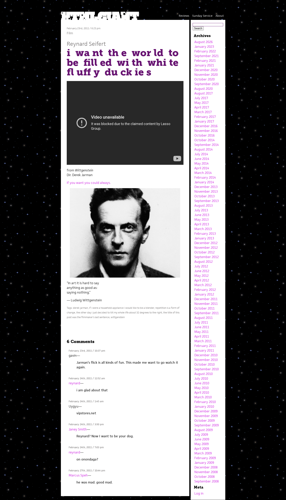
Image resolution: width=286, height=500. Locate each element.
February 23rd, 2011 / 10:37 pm (87, 350)
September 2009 (206, 425)
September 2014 (206, 145)
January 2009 (204, 462)
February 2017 (205, 117)
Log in (199, 493)
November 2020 (206, 74)
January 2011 (204, 350)
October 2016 (204, 135)
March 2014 (203, 173)
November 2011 (206, 304)
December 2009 (206, 411)
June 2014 (201, 159)
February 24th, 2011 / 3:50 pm (86, 424)
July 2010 (201, 378)
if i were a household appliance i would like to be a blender (121, 308)
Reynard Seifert (86, 43)
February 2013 (205, 233)
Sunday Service (202, 16)
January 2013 (204, 238)
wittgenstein (118, 317)
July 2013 (201, 210)
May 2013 (201, 219)
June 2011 (201, 327)
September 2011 (206, 313)
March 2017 (203, 112)
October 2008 (204, 476)
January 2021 (204, 65)
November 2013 (206, 191)
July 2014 (201, 154)
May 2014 (201, 163)
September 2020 (206, 84)
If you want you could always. (89, 183)
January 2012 (204, 294)
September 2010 (206, 369)
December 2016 (206, 126)
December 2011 (206, 299)
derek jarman (80, 308)
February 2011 (205, 346)
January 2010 (204, 406)
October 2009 (204, 420)
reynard (74, 383)
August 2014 (203, 149)
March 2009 (203, 453)
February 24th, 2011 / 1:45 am (86, 401)
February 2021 (205, 60)
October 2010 (204, 364)
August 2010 (203, 374)
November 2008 (206, 472)
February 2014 (205, 177)
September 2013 (206, 201)
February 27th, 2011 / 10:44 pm (87, 470)
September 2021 (206, 56)
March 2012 (203, 285)
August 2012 (203, 261)
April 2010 (201, 392)
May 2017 (201, 103)
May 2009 (201, 444)
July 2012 (201, 266)
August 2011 (203, 318)
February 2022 (205, 51)
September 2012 (206, 257)
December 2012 (206, 243)
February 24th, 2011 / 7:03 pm (86, 447)
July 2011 (201, 322)
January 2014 (204, 182)
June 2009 (201, 439)
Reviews (184, 16)
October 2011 (204, 308)
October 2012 (204, 252)
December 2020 (206, 70)
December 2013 (206, 187)
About (220, 16)
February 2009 (205, 458)
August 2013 (203, 205)
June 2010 (201, 383)
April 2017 (201, 107)
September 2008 (206, 481)
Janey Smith (78, 429)
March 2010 (203, 397)
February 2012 (205, 289)
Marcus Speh (78, 475)
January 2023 (204, 46)
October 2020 (204, 79)
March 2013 (203, 229)
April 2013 (201, 224)
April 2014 (201, 168)
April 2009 (201, 448)
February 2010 (205, 402)
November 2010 (206, 360)
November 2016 (206, 131)
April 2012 (201, 280)
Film (70, 33)
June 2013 (201, 215)
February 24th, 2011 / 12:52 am (87, 378)
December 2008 (206, 467)
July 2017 (201, 98)
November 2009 (206, 416)
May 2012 (201, 275)
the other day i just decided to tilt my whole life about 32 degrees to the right (119, 312)
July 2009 (201, 434)
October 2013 (204, 196)
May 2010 (201, 388)
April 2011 (201, 336)
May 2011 (201, 332)
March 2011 (203, 341)
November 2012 (206, 247)
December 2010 (206, 355)
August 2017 (203, 93)
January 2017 (204, 121)
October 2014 (204, 140)
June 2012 (201, 271)
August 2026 (203, 42)
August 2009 (203, 430)
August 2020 (203, 88)
